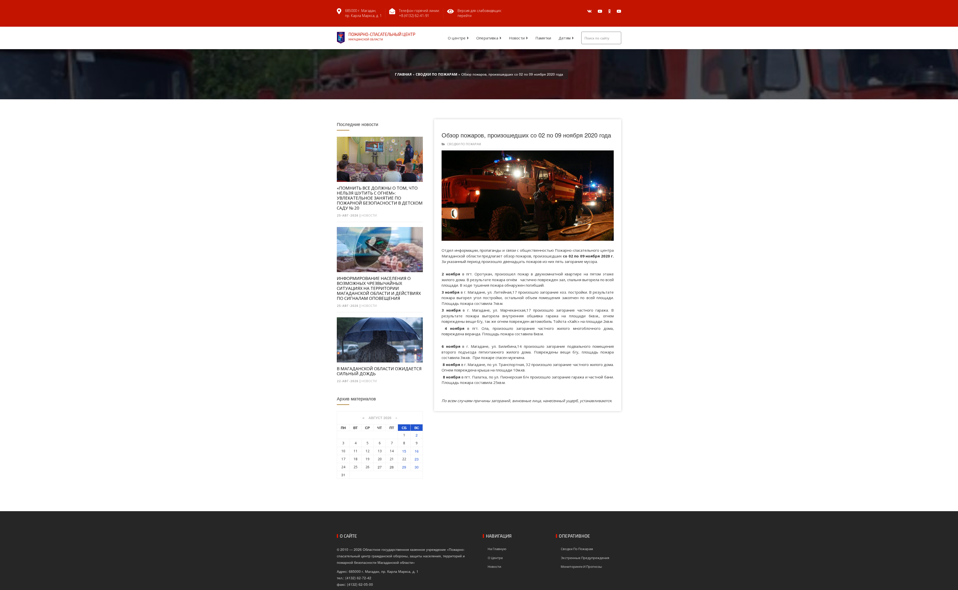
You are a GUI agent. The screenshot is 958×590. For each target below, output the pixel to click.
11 (356, 451)
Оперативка (487, 37)
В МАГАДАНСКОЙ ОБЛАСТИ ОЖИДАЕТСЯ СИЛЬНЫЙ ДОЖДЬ (379, 371)
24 (343, 467)
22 (404, 459)
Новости (517, 37)
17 (343, 459)
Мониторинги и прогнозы (581, 566)
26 (367, 467)
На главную (497, 549)
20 (380, 459)
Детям (565, 37)
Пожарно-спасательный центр (382, 36)
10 (343, 451)
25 (356, 467)
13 (380, 451)
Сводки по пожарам (464, 144)
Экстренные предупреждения (585, 558)
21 (392, 459)
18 (356, 459)
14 (392, 451)
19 (367, 459)
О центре (457, 37)
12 (367, 451)
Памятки (543, 37)
